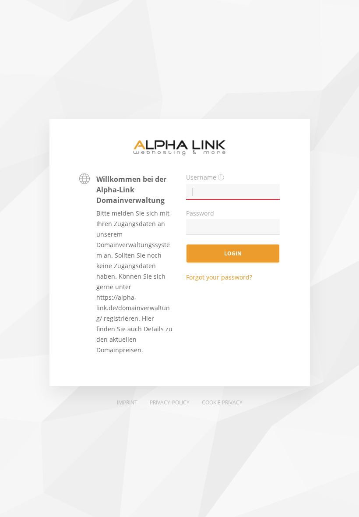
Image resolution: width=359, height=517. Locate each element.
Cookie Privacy (222, 402)
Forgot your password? (219, 277)
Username (201, 177)
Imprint (127, 402)
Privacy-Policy (170, 402)
